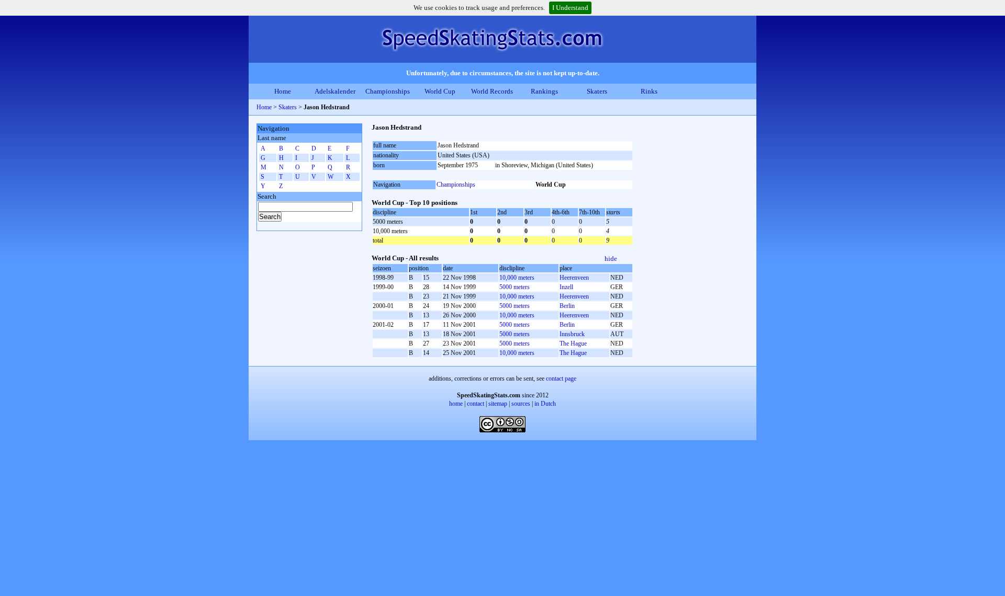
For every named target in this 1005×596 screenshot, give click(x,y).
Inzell (566, 287)
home (456, 403)
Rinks (649, 91)
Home (282, 91)
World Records (492, 91)
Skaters (597, 91)
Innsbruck (572, 334)
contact (475, 403)
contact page (561, 378)
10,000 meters (516, 277)
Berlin (567, 306)
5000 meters (514, 287)
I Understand (570, 8)
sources (520, 403)
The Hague (573, 343)
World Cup (440, 91)
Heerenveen (574, 277)
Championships (387, 91)
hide (611, 258)
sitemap (497, 403)
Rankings (544, 91)
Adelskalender (335, 91)
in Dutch (545, 403)
